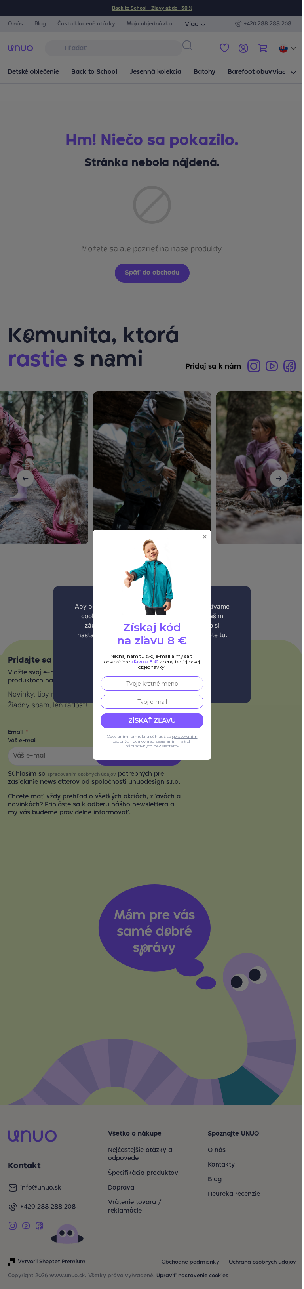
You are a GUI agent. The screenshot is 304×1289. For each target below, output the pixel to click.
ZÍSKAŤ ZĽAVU (152, 720)
